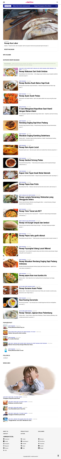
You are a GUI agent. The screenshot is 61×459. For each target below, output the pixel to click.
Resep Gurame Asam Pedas (30, 288)
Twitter (23, 439)
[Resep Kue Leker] (30, 24)
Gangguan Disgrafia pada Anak (11, 398)
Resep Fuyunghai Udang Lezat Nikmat (35, 248)
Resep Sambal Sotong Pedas (31, 160)
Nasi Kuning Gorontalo (28, 300)
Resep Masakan (43, 68)
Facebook (7, 439)
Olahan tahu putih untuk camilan (17, 333)
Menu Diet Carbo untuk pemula (13, 6)
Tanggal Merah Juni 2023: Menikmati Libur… (20, 420)
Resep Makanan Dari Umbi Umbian (33, 71)
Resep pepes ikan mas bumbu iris (33, 275)
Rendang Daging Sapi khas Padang (33, 123)
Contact (5, 433)
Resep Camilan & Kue (34, 68)
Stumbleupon (25, 441)
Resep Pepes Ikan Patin (29, 184)
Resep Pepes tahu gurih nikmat (32, 236)
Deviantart (42, 443)
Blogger (41, 448)
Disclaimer (41, 431)
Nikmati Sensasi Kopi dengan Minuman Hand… (20, 344)
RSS (6, 450)
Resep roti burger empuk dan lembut (34, 223)
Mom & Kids (16, 401)
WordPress (42, 441)
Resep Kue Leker (11, 43)
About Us (5, 431)
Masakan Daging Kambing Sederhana (34, 136)
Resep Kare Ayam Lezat (29, 147)
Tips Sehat (33, 331)
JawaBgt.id (5, 357)
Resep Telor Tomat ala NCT (30, 211)
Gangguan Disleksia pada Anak (16, 414)
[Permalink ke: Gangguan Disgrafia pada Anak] (30, 380)
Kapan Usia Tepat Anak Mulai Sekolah (34, 173)
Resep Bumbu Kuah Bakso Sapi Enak (34, 83)
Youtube (41, 445)
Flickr (23, 448)
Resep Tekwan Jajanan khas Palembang (35, 313)
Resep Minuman (50, 68)
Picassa (6, 448)
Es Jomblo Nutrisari (13, 339)
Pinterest (42, 439)
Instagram (7, 443)
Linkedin (24, 443)
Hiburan (15, 343)
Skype (23, 445)
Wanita (33, 286)
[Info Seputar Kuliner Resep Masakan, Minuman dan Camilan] (30, 2)
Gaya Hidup (21, 68)
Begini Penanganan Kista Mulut (34, 6)
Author (23, 433)
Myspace (7, 445)
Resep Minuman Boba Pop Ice (16, 327)
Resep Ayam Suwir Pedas (29, 96)
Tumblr (6, 441)
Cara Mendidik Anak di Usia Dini (16, 409)
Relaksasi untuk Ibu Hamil (15, 403)
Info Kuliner (27, 68)
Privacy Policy (25, 431)
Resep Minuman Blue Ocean (15, 350)
